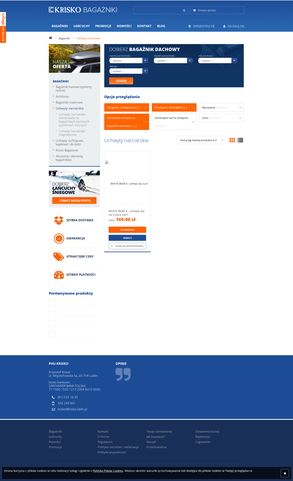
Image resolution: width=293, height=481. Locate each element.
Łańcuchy (55, 437)
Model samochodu (164, 56)
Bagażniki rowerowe (69, 102)
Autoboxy (62, 96)
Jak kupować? (155, 437)
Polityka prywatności (112, 452)
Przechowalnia (156, 447)
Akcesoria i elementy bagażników (69, 158)
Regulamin (105, 442)
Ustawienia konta (207, 431)
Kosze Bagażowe (67, 150)
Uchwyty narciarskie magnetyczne (72, 133)
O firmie (103, 437)
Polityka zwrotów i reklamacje (118, 447)
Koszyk (151, 442)
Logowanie (202, 442)
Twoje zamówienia (159, 431)
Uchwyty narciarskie (70, 108)
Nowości (55, 442)
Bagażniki (61, 81)
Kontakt (103, 431)
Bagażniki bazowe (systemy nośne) (74, 88)
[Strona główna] (83, 8)
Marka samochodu (120, 56)
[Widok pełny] (240, 140)
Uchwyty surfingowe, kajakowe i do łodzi (70, 142)
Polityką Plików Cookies (108, 471)
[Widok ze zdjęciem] (232, 140)
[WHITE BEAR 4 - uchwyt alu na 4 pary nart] (127, 177)
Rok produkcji (206, 56)
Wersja (113, 66)
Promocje (55, 447)
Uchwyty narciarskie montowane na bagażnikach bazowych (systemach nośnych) (74, 119)
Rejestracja (202, 437)
